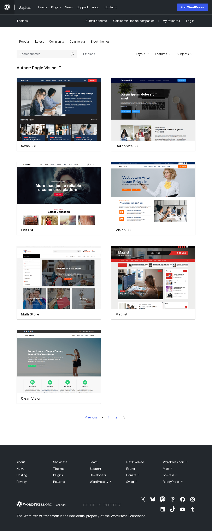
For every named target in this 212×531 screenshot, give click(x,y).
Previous (91, 417)
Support (95, 468)
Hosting (22, 475)
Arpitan (61, 504)
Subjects (183, 54)
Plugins (58, 475)
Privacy (22, 481)
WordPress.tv (101, 481)
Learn (94, 462)
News (20, 468)
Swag (131, 481)
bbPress (170, 475)
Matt (168, 468)
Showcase (60, 462)
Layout (140, 54)
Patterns (59, 481)
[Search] (73, 54)
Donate (133, 475)
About (21, 462)
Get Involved (135, 462)
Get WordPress (192, 7)
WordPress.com (175, 462)
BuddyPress (173, 481)
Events (131, 468)
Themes (22, 21)
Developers (98, 475)
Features (161, 54)
